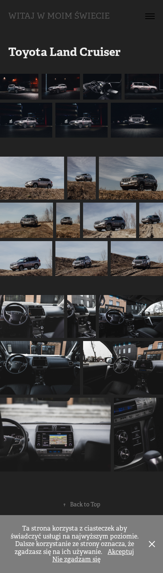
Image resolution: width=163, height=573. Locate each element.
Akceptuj (121, 552)
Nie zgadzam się (76, 559)
